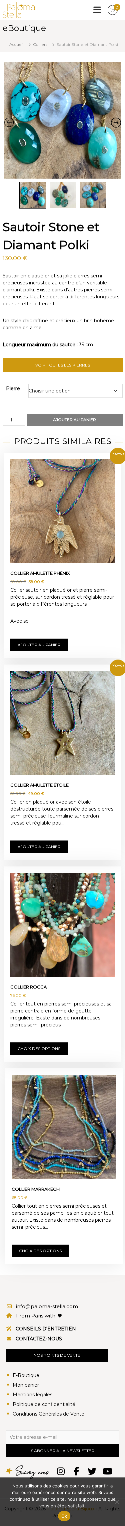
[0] (113, 10)
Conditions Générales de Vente (48, 1414)
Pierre (13, 388)
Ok (64, 1516)
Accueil (16, 44)
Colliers (40, 44)
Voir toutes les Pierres (62, 365)
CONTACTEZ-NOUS (39, 1339)
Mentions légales (32, 1395)
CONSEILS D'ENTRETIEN (46, 1329)
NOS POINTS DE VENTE (57, 1355)
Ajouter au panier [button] (39, 644)
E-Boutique (26, 1375)
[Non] (116, 1501)
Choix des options (39, 1048)
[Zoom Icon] (62, 120)
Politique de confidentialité (44, 1404)
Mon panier (26, 1385)
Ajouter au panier (74, 419)
